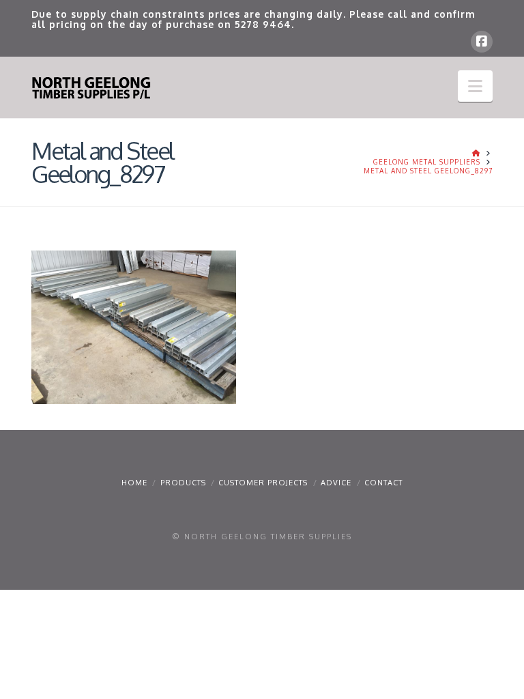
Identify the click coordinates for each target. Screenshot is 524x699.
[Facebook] (482, 42)
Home (134, 482)
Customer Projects (263, 482)
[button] (475, 86)
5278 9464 (263, 24)
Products (183, 482)
